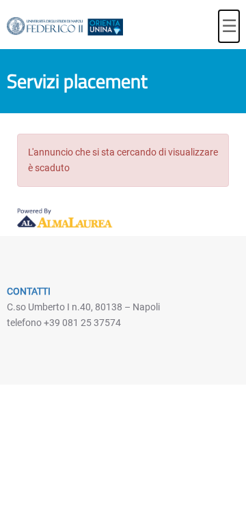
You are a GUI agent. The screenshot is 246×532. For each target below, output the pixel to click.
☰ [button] (229, 26)
